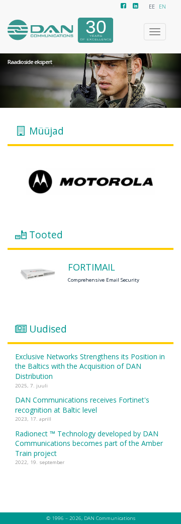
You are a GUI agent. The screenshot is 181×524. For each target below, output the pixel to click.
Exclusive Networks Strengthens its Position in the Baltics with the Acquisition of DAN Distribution (90, 366)
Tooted (46, 234)
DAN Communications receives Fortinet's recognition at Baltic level (82, 405)
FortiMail (91, 268)
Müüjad (46, 130)
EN (162, 6)
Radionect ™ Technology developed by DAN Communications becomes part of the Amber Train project (89, 443)
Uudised (48, 328)
